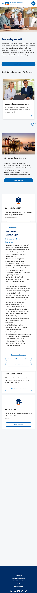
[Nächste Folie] (33, 124)
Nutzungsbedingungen (18, 578)
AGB (18, 583)
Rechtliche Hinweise (18, 581)
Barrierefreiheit (18, 586)
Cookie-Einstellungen (18, 355)
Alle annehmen (18, 364)
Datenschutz (18, 575)
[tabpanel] (19, 99)
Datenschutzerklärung (12, 239)
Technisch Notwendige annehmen (18, 359)
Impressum (18, 573)
